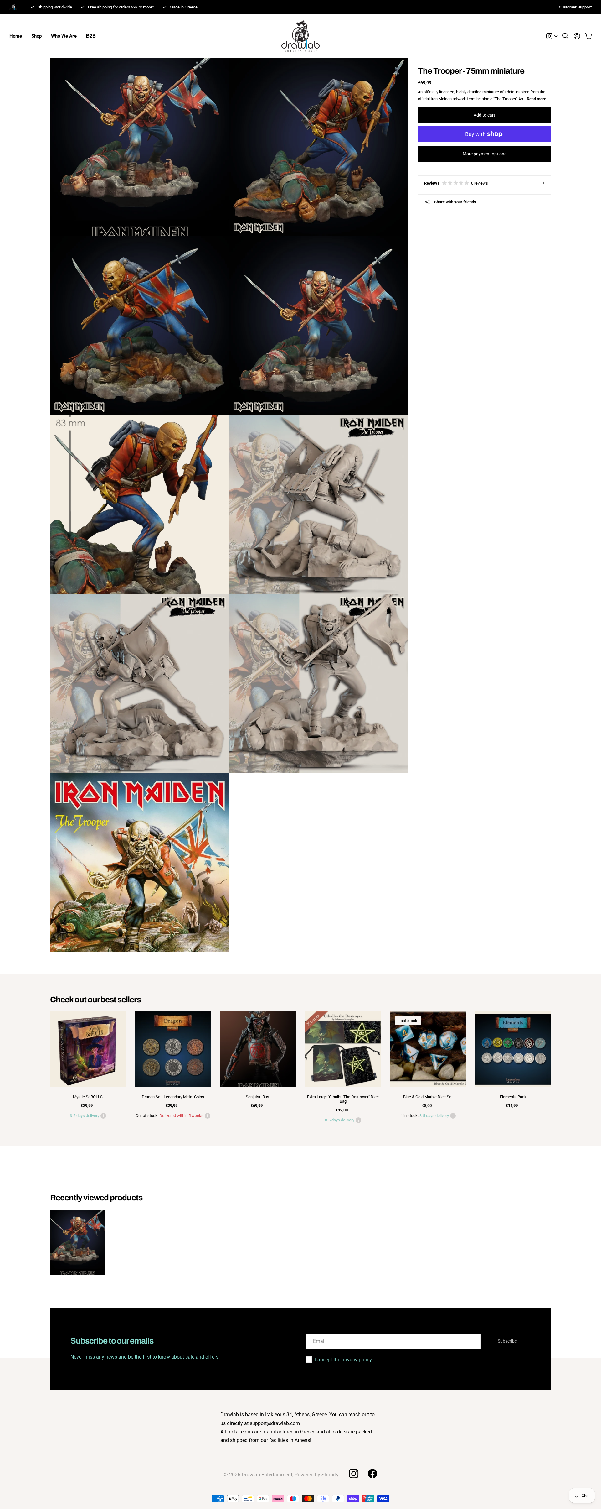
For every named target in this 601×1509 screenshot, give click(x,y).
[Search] (565, 36)
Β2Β (91, 36)
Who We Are (64, 36)
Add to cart (484, 114)
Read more (536, 99)
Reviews (456, 183)
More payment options (484, 153)
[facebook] (372, 1473)
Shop (36, 36)
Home (15, 36)
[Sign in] (577, 36)
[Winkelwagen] (588, 36)
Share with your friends (455, 202)
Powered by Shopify (317, 1475)
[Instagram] (353, 1473)
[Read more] (551, 36)
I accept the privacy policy (343, 1360)
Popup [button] (103, 1115)
